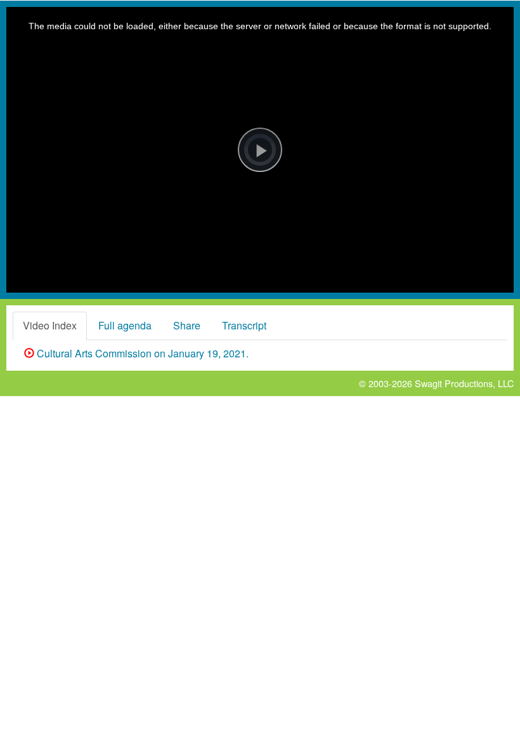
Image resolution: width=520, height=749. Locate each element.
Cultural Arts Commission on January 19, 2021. (141, 353)
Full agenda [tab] (125, 325)
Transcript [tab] (244, 325)
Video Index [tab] (50, 325)
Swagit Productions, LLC (464, 383)
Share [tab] (186, 325)
